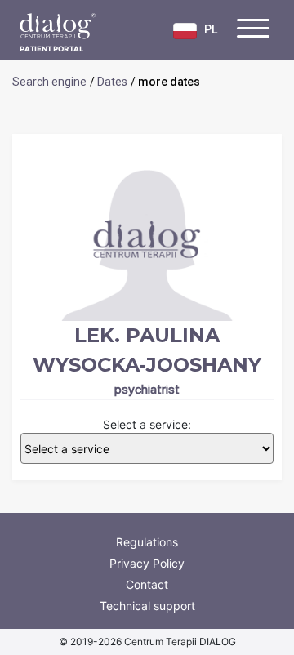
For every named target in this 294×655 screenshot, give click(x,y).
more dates (169, 81)
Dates (112, 81)
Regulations (147, 542)
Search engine (49, 81)
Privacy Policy (147, 563)
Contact (147, 584)
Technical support (147, 606)
